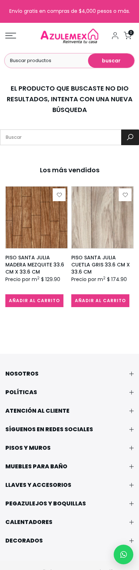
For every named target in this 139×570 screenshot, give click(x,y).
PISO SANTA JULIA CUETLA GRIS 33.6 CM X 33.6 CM (100, 264)
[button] (123, 554)
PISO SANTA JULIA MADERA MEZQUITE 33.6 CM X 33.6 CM (34, 264)
